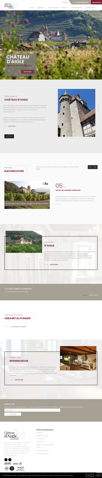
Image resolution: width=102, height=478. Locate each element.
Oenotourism (40, 441)
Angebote (65, 7)
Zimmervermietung (76, 7)
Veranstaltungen (53, 7)
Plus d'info (97, 475)
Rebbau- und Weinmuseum (45, 444)
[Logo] (14, 434)
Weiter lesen (27, 71)
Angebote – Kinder (42, 435)
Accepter (89, 475)
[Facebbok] (5, 459)
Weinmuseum (40, 7)
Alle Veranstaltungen (18, 326)
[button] (6, 136)
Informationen (90, 7)
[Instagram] (9, 459)
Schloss (31, 7)
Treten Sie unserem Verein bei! (68, 190)
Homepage (40, 438)
